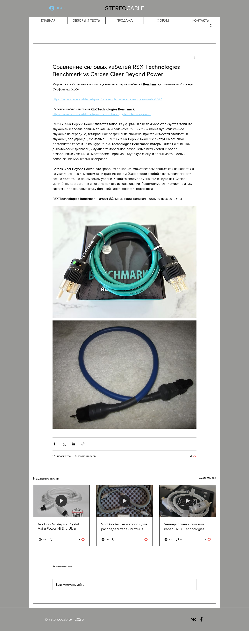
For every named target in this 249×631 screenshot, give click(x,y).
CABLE (135, 8)
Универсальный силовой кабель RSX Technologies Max (184, 526)
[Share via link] (83, 444)
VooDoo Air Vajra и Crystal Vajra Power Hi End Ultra (58, 526)
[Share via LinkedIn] (73, 444)
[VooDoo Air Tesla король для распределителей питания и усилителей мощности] (124, 501)
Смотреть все (207, 477)
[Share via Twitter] (64, 444)
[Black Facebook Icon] (201, 619)
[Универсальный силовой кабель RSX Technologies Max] (188, 501)
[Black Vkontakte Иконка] (193, 619)
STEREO (115, 8)
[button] (211, 25)
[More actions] (194, 57)
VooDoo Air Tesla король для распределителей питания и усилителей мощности (124, 526)
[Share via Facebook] (54, 444)
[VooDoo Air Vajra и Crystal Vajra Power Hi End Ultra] (61, 501)
